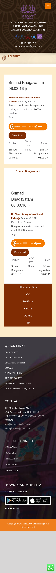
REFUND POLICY (13, 378)
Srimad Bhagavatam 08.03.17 (15, 153)
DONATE (9, 368)
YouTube (10, 453)
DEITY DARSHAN (13, 357)
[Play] (12, 126)
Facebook (11, 447)
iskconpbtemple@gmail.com (28, 46)
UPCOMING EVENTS (15, 363)
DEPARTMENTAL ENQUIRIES (19, 388)
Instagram (11, 459)
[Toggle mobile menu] (48, 6)
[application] (28, 126)
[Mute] (35, 126)
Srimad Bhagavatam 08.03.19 (41, 153)
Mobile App (11, 470)
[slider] (42, 127)
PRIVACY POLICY (13, 373)
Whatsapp (11, 465)
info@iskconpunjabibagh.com (18, 424)
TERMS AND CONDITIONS (18, 383)
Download (17, 135)
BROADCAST (11, 352)
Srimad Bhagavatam (32, 105)
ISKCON (37, 109)
